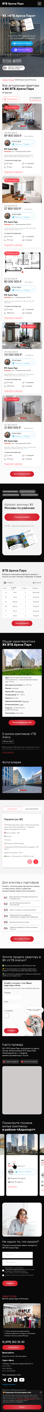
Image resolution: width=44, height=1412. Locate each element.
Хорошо (22, 1407)
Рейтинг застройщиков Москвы (29, 494)
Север (21, 704)
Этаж (6, 1002)
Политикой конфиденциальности (26, 1398)
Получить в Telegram (23, 43)
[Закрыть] (40, 1392)
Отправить (11, 1030)
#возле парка (8, 741)
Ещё (32, 156)
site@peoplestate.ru (9, 1384)
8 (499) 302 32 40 (13, 1342)
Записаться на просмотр (30, 1061)
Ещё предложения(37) (22, 474)
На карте (8, 60)
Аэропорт (25, 701)
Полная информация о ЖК (22, 722)
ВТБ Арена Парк (11, 149)
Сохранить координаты (12, 1061)
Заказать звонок (13, 1347)
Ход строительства (32, 809)
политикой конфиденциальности (15, 1269)
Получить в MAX (24, 50)
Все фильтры (12, 99)
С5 (9, 1164)
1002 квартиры (19, 691)
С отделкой (10, 582)
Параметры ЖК (12, 809)
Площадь (7, 993)
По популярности (35, 100)
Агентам (18, 60)
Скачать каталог (22, 517)
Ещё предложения (22, 623)
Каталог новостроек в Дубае (10, 491)
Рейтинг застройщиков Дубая (10, 494)
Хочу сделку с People (22, 939)
